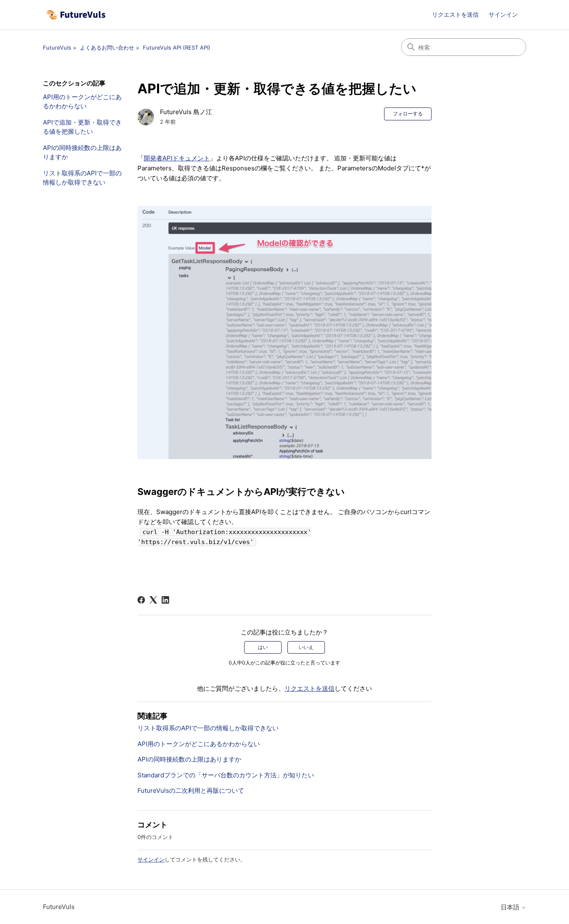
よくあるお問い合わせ (107, 47)
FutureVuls (57, 47)
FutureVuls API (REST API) (176, 47)
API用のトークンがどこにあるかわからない (82, 101)
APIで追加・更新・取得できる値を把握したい (82, 127)
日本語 (511, 907)
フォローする (408, 113)
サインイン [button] (503, 14)
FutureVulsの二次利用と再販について (190, 790)
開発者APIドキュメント (177, 158)
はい (263, 647)
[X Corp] (153, 600)
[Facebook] (141, 600)
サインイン (151, 859)
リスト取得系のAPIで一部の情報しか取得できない (82, 178)
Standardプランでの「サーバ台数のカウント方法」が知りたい (225, 775)
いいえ (306, 647)
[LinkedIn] (165, 600)
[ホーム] (75, 14)
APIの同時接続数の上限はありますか (82, 152)
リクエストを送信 (455, 14)
